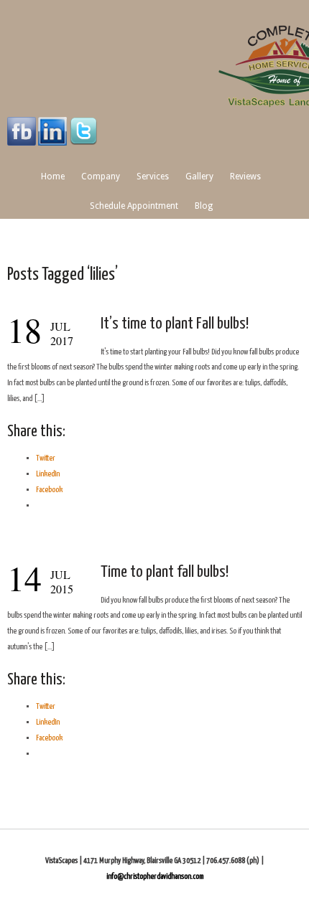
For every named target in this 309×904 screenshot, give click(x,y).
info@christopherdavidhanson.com (154, 876)
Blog (204, 206)
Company (100, 176)
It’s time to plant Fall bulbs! (175, 324)
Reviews (245, 176)
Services (153, 176)
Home (53, 176)
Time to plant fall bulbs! (165, 572)
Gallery (199, 176)
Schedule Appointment (134, 206)
